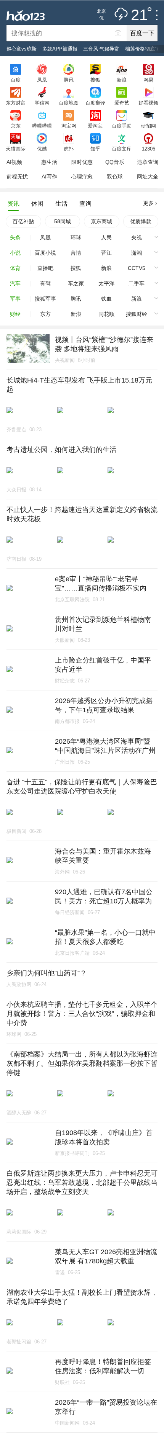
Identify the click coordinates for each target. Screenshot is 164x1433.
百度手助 (122, 125)
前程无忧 (17, 176)
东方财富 (16, 102)
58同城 (62, 221)
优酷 (42, 148)
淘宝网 (68, 125)
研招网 (148, 125)
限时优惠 (82, 162)
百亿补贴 (23, 221)
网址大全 (147, 176)
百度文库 (122, 148)
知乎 (95, 148)
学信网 (42, 102)
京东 (16, 125)
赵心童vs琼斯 (21, 49)
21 (139, 15)
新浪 (122, 79)
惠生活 (49, 162)
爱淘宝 (95, 125)
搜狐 (95, 79)
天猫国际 (16, 148)
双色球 (115, 176)
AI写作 (49, 176)
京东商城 (101, 221)
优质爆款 (140, 221)
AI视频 (14, 162)
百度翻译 (95, 102)
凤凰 (42, 79)
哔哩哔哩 (42, 125)
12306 (148, 148)
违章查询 (147, 162)
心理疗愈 (82, 176)
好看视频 (148, 102)
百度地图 (69, 102)
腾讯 (69, 79)
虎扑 (69, 148)
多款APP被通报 (59, 49)
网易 (148, 79)
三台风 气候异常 (101, 49)
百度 (16, 79)
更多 (148, 203)
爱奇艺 (121, 102)
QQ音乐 (114, 162)
